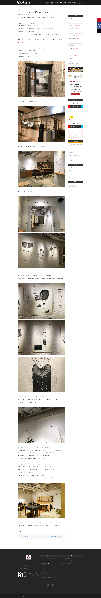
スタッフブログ (80, 3)
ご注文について (63, 3)
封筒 (71, 21)
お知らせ (70, 170)
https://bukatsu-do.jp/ (23, 42)
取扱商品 (52, 3)
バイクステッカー (74, 55)
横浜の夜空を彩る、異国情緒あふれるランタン (75, 159)
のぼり (71, 45)
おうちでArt (26, 536)
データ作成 (72, 58)
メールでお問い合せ (75, 94)
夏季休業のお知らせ (72, 152)
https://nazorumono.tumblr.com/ (25, 34)
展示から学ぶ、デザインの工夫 (74, 155)
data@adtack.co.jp (68, 563)
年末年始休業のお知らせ (55, 536)
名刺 (71, 18)
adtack (29, 14)
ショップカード (73, 28)
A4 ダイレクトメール (74, 38)
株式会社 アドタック (23, 2)
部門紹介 (56, 3)
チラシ (71, 31)
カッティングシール (74, 25)
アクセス (74, 3)
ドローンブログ (71, 173)
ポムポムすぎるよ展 (72, 148)
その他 (70, 177)
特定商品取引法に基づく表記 (24, 568)
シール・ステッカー (74, 35)
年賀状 (73, 62)
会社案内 (69, 3)
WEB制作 (71, 51)
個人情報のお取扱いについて (24, 565)
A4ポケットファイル (74, 41)
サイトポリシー (21, 561)
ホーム (47, 3)
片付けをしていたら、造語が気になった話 (75, 145)
